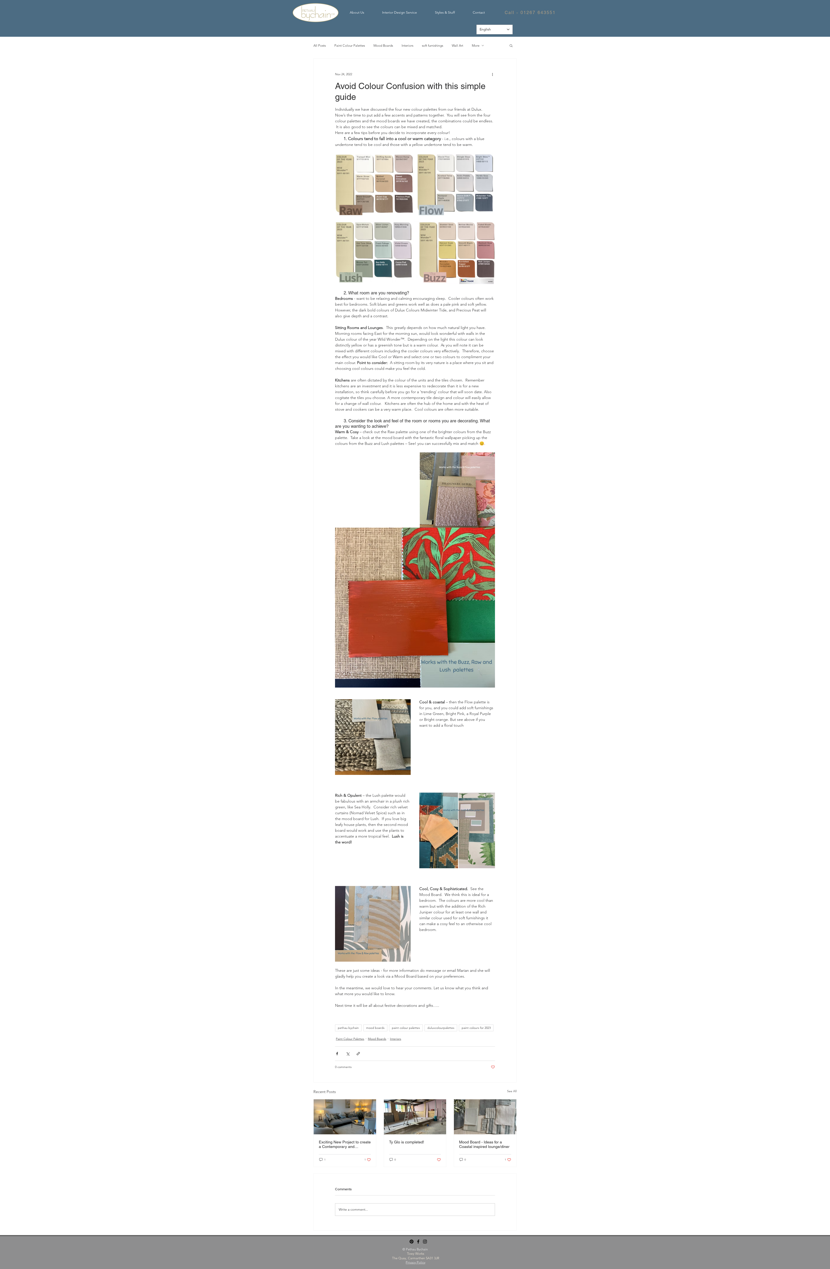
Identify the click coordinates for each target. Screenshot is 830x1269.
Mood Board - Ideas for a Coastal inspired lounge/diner (484, 1144)
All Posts (319, 45)
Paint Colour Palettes (349, 45)
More (475, 45)
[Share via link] (358, 1054)
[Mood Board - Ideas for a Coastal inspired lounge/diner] (485, 1116)
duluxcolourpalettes (440, 1028)
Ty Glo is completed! (406, 1142)
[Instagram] (425, 1241)
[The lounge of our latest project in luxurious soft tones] (345, 1116)
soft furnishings (432, 45)
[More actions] (492, 74)
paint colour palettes (406, 1028)
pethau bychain (348, 1028)
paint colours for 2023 (476, 1028)
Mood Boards (383, 45)
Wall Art (457, 45)
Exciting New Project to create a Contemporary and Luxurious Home (345, 1144)
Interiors (407, 45)
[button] (511, 45)
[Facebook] (418, 1241)
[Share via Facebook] (337, 1054)
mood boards (375, 1028)
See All (512, 1091)
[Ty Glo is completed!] (415, 1116)
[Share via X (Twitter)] (348, 1054)
